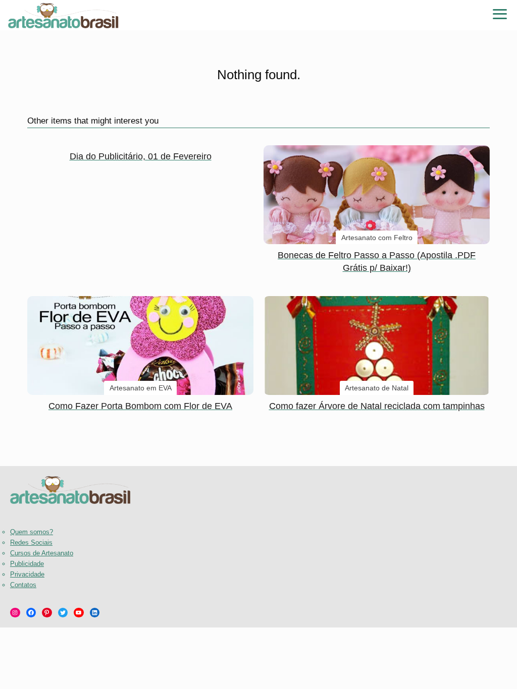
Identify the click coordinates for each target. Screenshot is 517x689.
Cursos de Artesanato (41, 553)
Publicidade (27, 563)
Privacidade (27, 574)
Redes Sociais (31, 542)
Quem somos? (31, 532)
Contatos (23, 585)
